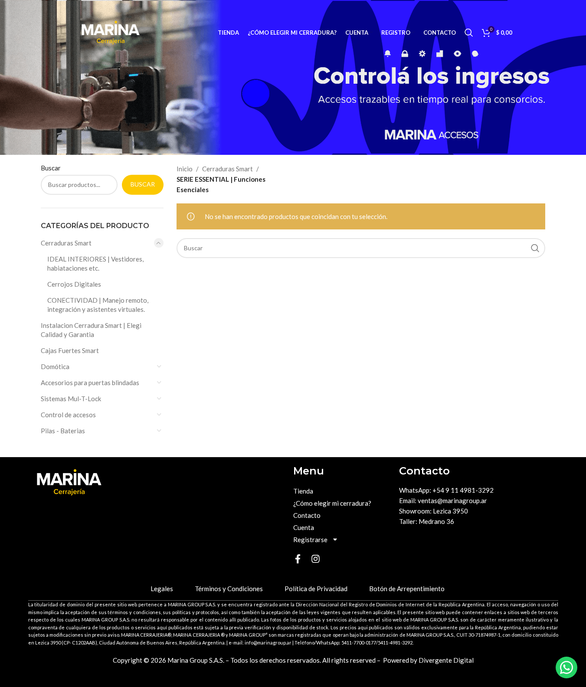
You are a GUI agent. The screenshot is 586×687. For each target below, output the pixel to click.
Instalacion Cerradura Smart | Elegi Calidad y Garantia (91, 329)
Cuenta (303, 527)
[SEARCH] (535, 248)
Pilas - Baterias (63, 431)
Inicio (185, 169)
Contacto (307, 515)
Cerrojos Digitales (74, 284)
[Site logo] (110, 32)
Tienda (303, 491)
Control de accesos (68, 415)
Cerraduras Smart (66, 243)
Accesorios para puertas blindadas (90, 382)
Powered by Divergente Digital (428, 660)
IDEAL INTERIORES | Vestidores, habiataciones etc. (95, 263)
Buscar (51, 168)
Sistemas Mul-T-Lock (71, 398)
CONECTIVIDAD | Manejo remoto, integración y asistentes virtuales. (97, 304)
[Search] (469, 32)
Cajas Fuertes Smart (70, 350)
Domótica (55, 366)
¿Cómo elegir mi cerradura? (332, 503)
